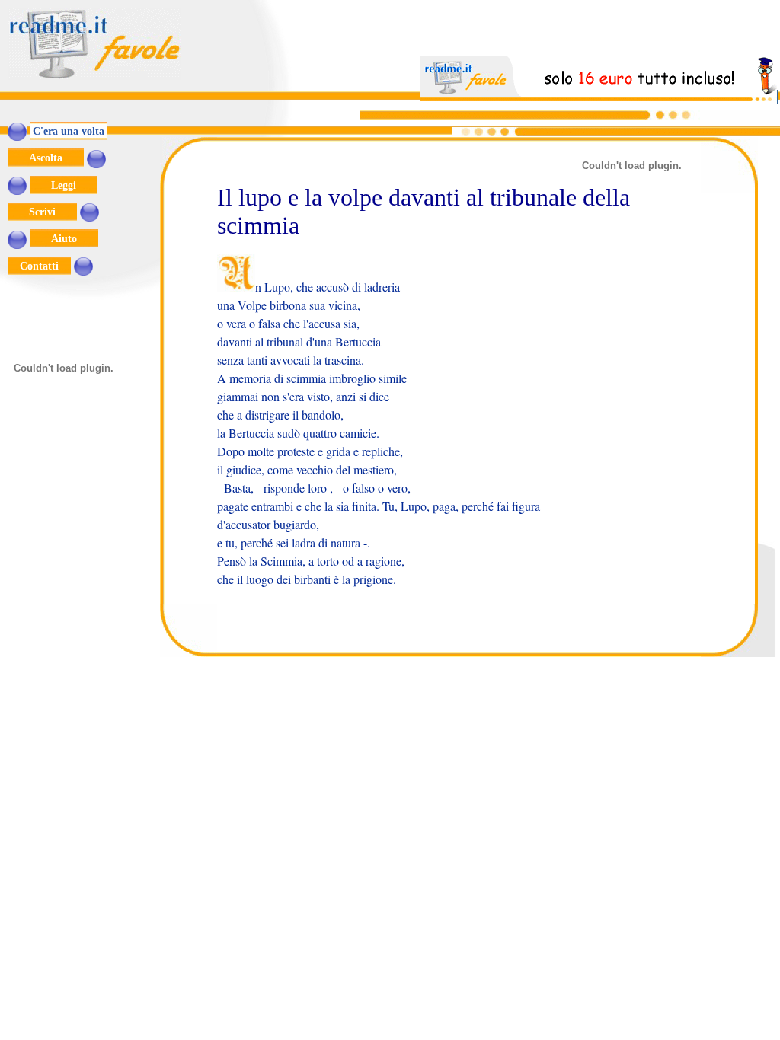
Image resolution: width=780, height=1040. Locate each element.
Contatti (39, 266)
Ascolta (46, 158)
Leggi (63, 185)
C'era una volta (68, 131)
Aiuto (64, 238)
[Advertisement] (599, 33)
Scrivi (42, 212)
